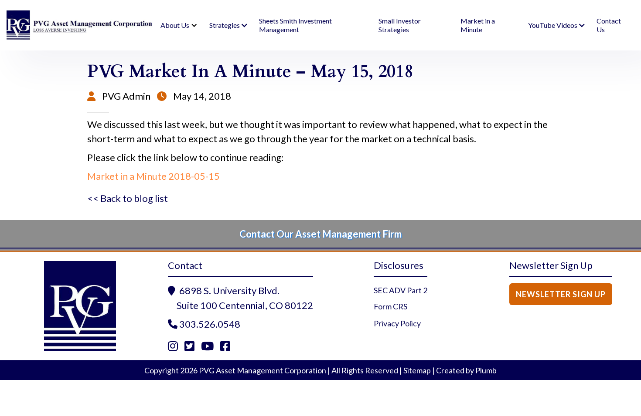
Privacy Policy (397, 323)
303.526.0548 (209, 324)
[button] (177, 25)
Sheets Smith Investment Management (295, 25)
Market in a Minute (477, 25)
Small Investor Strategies (399, 25)
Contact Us (609, 25)
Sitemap (417, 370)
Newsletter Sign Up (561, 294)
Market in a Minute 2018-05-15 (153, 176)
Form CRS (390, 306)
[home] (80, 25)
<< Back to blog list (127, 198)
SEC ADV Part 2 (400, 290)
